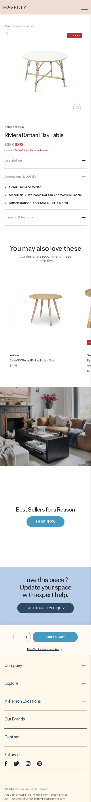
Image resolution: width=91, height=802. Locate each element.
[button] (15, 7)
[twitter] (16, 763)
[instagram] (28, 763)
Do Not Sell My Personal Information (45, 798)
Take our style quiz (45, 608)
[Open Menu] (84, 7)
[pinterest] (39, 763)
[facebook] (5, 763)
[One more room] (26, 637)
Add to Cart (55, 637)
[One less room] (17, 637)
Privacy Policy (40, 794)
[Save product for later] (8, 36)
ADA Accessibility (14, 798)
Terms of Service (58, 794)
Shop (8, 26)
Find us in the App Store (17, 794)
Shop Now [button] (45, 522)
